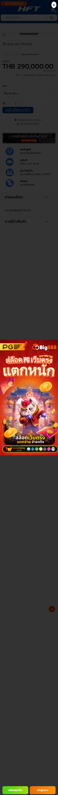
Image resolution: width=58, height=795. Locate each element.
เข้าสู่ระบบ (42, 790)
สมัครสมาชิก (15, 790)
